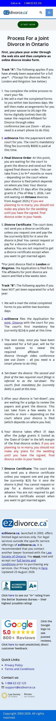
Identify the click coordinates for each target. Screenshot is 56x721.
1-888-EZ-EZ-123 (15, 683)
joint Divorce (13, 322)
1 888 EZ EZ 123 (32, 3)
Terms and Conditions (19, 669)
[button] (41, 13)
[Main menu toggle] (49, 12)
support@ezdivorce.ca (20, 687)
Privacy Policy (14, 665)
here (44, 568)
